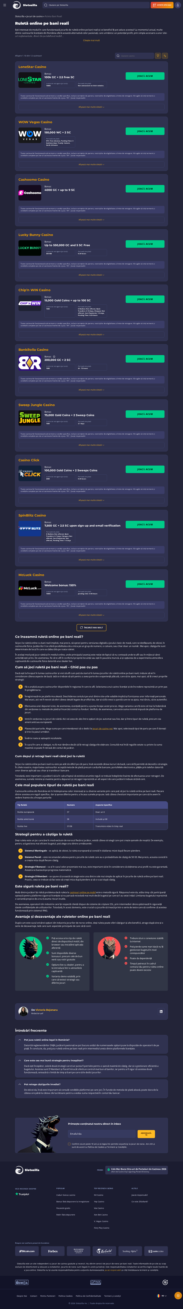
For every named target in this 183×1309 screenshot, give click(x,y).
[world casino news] (104, 1251)
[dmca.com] (22, 1282)
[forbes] (53, 1251)
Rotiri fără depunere (65, 1214)
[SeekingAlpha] (130, 1251)
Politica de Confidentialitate (88, 1296)
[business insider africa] (78, 1251)
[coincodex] (156, 1251)
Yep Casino (99, 1201)
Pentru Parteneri (47, 1296)
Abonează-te (146, 1134)
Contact (33, 1296)
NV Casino (98, 1195)
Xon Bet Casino (101, 1214)
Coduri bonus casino (65, 1195)
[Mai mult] (178, 1295)
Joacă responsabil (140, 1195)
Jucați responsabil (113, 1270)
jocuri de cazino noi (103, 728)
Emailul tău (76, 1133)
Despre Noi (22, 1296)
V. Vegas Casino (101, 1221)
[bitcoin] (27, 1251)
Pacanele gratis (63, 1208)
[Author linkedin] (161, 1011)
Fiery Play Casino (101, 1228)
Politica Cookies (66, 1296)
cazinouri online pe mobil (83, 892)
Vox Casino (99, 1208)
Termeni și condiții (112, 1296)
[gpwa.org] (95, 1282)
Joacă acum (145, 76)
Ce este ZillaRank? (140, 1201)
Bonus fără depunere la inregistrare (72, 1201)
